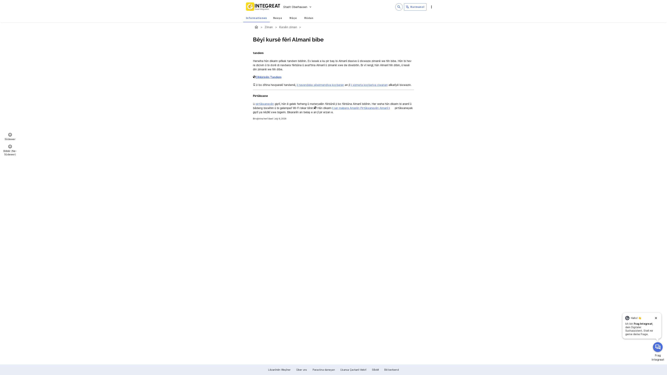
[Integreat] (263, 6)
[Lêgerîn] (399, 7)
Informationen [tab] (256, 17)
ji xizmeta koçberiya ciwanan (369, 85)
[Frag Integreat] (658, 347)
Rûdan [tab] (308, 17)
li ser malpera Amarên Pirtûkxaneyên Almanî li (361, 108)
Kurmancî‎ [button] (417, 6)
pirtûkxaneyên (265, 104)
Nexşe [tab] (277, 17)
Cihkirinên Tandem (268, 77)
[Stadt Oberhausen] (256, 27)
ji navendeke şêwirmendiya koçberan (320, 85)
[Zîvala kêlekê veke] (431, 6)
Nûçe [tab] (293, 17)
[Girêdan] (656, 318)
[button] (10, 137)
